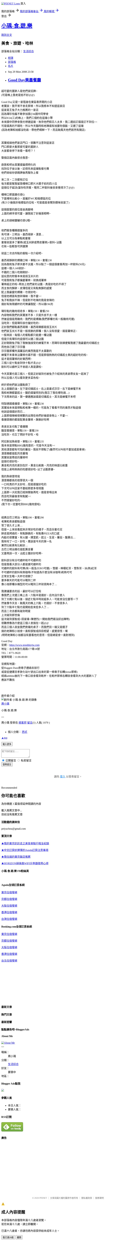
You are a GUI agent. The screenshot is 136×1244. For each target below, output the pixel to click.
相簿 (10, 58)
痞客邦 (23, 722)
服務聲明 (99, 1198)
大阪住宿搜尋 (9, 905)
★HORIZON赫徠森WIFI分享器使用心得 (24, 863)
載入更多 (7, 744)
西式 (24, 732)
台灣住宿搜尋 (9, 919)
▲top (4, 737)
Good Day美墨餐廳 (24, 80)
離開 (19, 1237)
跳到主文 (6, 35)
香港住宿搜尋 (9, 912)
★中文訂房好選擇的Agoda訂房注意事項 (24, 850)
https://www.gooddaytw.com (24, 645)
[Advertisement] (29, 1166)
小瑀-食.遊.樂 (16, 26)
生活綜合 (28, 51)
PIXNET (43, 1198)
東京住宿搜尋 (9, 892)
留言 (30, 722)
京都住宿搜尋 (9, 899)
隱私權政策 (86, 1198)
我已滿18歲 (8, 1237)
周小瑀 (5, 703)
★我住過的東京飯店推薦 (16, 856)
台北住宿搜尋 (9, 960)
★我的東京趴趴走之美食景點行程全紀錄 (25, 843)
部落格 (12, 62)
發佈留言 (7, 764)
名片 (10, 66)
